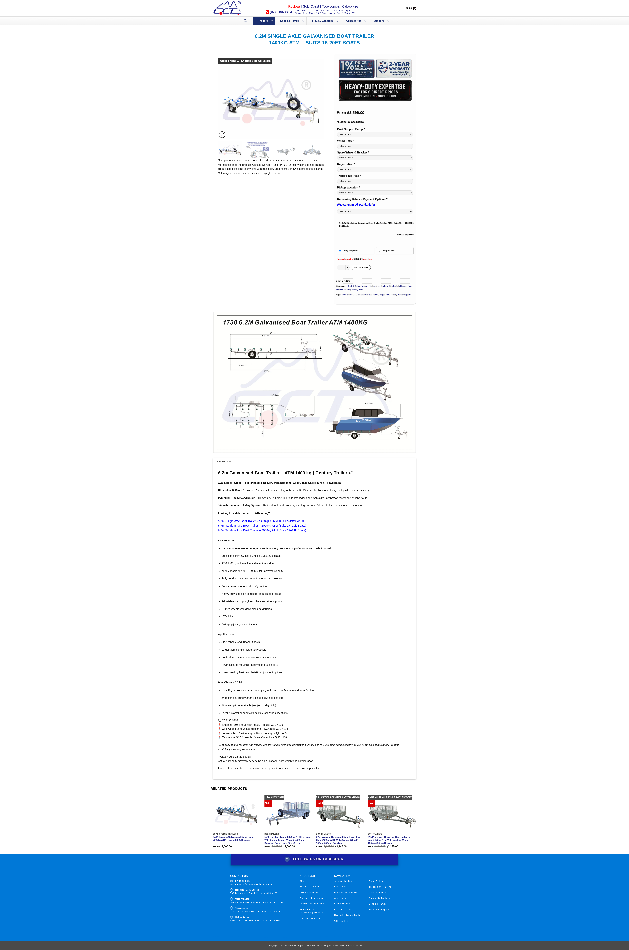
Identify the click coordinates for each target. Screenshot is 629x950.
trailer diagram (404, 294)
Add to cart (361, 267)
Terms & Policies (309, 892)
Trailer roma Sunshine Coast (280, 937)
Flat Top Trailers (343, 909)
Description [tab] (223, 461)
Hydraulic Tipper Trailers (348, 915)
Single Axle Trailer (387, 294)
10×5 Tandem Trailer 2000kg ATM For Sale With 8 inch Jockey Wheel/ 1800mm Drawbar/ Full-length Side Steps (287, 840)
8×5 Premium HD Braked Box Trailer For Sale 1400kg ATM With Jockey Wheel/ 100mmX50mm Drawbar (338, 840)
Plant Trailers (376, 881)
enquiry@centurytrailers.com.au (254, 884)
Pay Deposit (351, 250)
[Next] (318, 99)
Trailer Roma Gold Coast (227, 937)
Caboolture (350, 6)
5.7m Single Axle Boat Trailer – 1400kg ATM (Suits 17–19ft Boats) (261, 521)
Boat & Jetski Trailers (357, 286)
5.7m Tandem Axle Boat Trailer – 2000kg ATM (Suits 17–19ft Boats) (262, 525)
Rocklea (294, 6)
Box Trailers (341, 886)
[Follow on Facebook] (287, 859)
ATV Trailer (340, 898)
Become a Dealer (309, 886)
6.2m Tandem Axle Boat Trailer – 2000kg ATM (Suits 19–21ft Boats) (262, 530)
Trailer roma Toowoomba (328, 937)
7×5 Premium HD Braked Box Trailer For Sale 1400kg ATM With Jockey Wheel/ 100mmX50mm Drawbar (389, 840)
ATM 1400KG (348, 294)
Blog (302, 881)
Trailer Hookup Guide (312, 904)
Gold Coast (311, 6)
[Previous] (224, 99)
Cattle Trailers (342, 904)
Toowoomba (330, 6)
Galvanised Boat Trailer (367, 294)
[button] (222, 134)
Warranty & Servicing (312, 898)
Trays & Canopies (379, 910)
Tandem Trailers (343, 881)
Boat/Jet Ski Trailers (346, 892)
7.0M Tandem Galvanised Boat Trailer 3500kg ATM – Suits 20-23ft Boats (233, 838)
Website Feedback (310, 918)
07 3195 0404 (243, 881)
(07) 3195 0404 (281, 12)
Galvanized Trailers (378, 286)
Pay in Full (389, 250)
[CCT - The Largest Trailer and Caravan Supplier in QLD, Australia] (233, 8)
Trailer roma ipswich (377, 937)
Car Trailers (341, 921)
